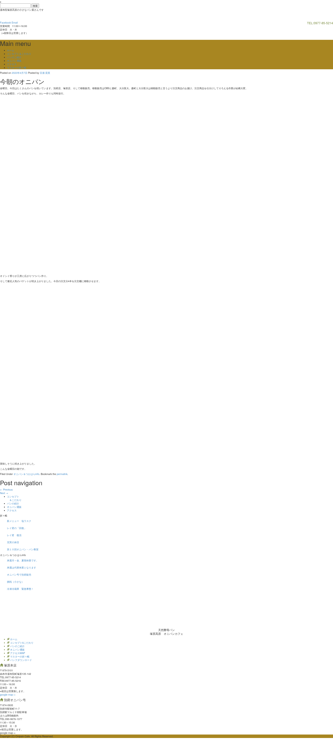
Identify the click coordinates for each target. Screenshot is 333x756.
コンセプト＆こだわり (19, 53)
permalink (62, 474)
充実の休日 (13, 542)
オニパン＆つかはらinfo (26, 474)
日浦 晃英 (45, 72)
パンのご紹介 (14, 57)
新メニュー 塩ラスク (19, 521)
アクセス (12, 64)
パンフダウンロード (20, 660)
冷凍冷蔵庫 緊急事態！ (20, 588)
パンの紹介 (13, 503)
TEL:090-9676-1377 (11, 719)
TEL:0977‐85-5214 (10, 677)
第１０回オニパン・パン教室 (23, 549)
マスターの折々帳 (16, 67)
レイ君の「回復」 (16, 528)
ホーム (10, 50)
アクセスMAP (17, 653)
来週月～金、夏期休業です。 (23, 560)
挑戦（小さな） (15, 581)
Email (15, 22)
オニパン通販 (14, 60)
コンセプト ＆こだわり (14, 498)
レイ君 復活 (14, 535)
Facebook (5, 22)
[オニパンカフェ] (26, 15)
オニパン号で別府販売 (19, 574)
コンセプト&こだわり (21, 642)
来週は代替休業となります (21, 567)
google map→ (7, 694)
